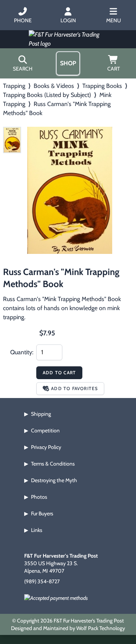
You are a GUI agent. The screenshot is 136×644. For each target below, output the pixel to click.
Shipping (41, 413)
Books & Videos (54, 85)
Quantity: (21, 352)
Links (36, 530)
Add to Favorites (74, 388)
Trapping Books (102, 85)
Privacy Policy (46, 447)
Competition (45, 430)
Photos (39, 496)
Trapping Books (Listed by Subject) (47, 94)
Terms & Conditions (53, 463)
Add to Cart (59, 372)
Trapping (14, 85)
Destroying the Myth (54, 480)
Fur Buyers (42, 513)
